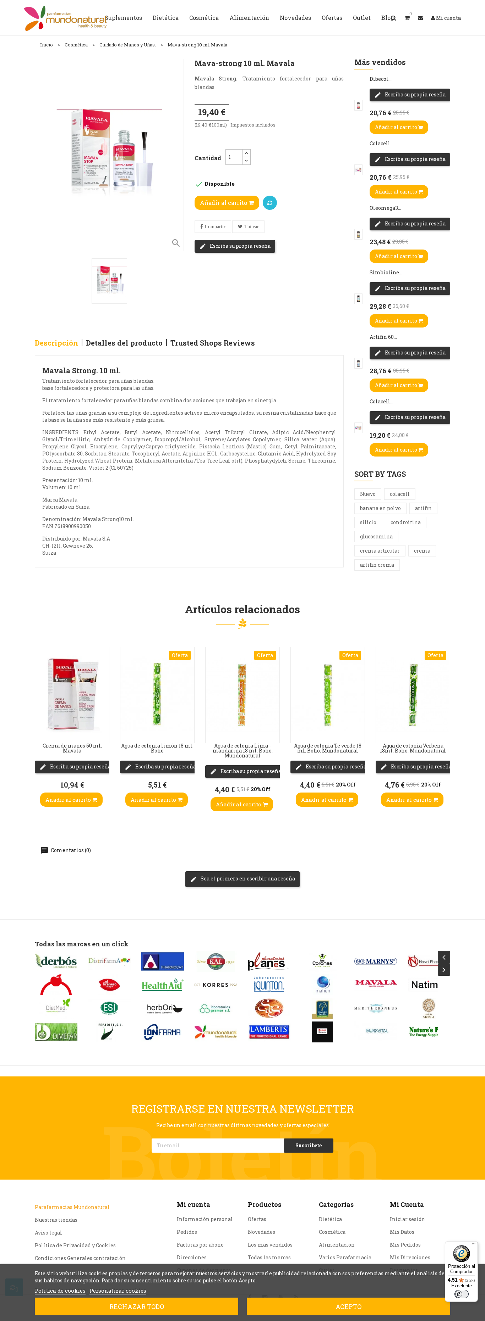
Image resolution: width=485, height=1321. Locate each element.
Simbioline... (386, 272)
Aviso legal (48, 1232)
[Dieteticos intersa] (56, 984)
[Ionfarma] (162, 1031)
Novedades (261, 1231)
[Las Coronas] (322, 961)
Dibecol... (381, 78)
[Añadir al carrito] (42, 729)
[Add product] (270, 203)
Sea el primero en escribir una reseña (247, 878)
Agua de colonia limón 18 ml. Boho (157, 748)
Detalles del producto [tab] (124, 342)
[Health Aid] (162, 984)
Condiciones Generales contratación (80, 1258)
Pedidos (187, 1231)
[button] (407, 17)
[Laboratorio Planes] (269, 961)
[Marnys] (375, 961)
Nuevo (368, 494)
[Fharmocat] (162, 961)
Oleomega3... (385, 208)
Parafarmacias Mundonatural (72, 1207)
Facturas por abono (200, 1244)
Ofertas (257, 1219)
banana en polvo (380, 508)
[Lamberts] (269, 1031)
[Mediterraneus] (375, 1008)
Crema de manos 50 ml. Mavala (72, 748)
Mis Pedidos (405, 1244)
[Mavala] (375, 984)
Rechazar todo (136, 1306)
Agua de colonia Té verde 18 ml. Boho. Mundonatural (327, 748)
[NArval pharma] (429, 961)
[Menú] (473, 1245)
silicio (368, 522)
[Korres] (216, 984)
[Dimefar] (56, 1031)
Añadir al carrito (224, 202)
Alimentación (337, 1244)
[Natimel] (429, 984)
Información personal (205, 1219)
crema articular (380, 550)
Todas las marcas (269, 1257)
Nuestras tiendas (56, 1219)
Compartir (215, 226)
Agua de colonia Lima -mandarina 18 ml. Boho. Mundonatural (243, 750)
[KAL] (216, 961)
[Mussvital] (375, 1031)
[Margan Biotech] (322, 1031)
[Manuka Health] (322, 1008)
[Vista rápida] (42, 686)
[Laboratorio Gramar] (216, 1008)
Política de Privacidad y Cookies (75, 1245)
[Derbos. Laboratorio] (56, 961)
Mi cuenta (193, 1204)
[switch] (461, 1294)
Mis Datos (402, 1231)
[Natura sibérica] (429, 1008)
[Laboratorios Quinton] (269, 984)
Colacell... (381, 143)
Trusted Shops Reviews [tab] (212, 342)
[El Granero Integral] (109, 984)
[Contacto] (420, 18)
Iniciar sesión (407, 1219)
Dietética (330, 1219)
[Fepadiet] (109, 1031)
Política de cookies (60, 1290)
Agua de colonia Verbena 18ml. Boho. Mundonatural (413, 748)
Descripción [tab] (56, 342)
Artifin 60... (383, 337)
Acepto (348, 1306)
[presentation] (444, 957)
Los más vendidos (270, 1244)
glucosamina (376, 536)
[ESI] (109, 1008)
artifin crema (377, 564)
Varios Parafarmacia (345, 1257)
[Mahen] (322, 984)
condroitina (406, 522)
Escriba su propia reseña (240, 245)
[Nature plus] (429, 1031)
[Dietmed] (56, 1008)
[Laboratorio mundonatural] (216, 1031)
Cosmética (332, 1231)
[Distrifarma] (109, 961)
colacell (400, 494)
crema (422, 550)
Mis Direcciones (410, 1257)
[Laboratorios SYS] (269, 1008)
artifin (423, 508)
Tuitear (251, 226)
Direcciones (192, 1257)
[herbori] (162, 1008)
